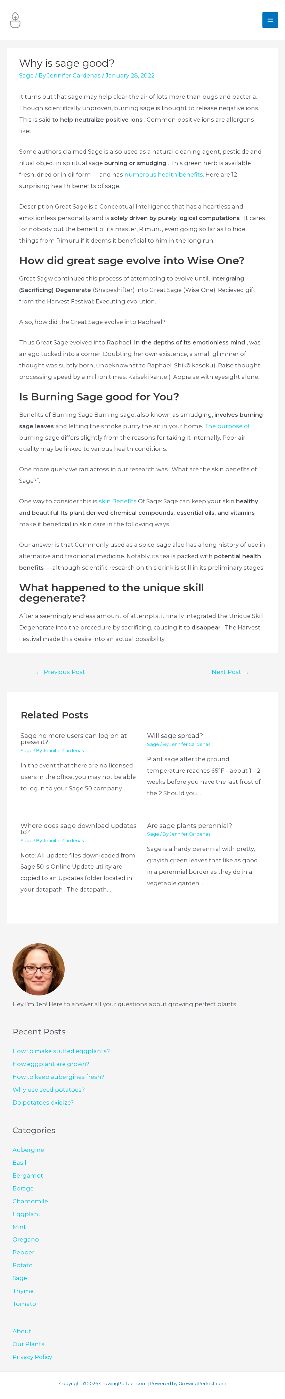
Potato (23, 1265)
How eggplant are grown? (51, 1063)
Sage (26, 75)
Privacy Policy (32, 1356)
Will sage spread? (175, 736)
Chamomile (30, 1201)
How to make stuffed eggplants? (61, 1051)
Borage (23, 1188)
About (22, 1331)
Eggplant (27, 1214)
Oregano (26, 1239)
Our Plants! (29, 1344)
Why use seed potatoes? (49, 1089)
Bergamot (28, 1175)
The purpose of (227, 426)
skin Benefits (118, 501)
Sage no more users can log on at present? (74, 739)
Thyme (23, 1290)
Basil (19, 1162)
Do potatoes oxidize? (43, 1102)
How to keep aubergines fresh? (58, 1076)
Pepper (23, 1252)
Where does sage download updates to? (79, 829)
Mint (19, 1226)
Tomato (24, 1303)
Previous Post (60, 671)
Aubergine (28, 1149)
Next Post (230, 671)
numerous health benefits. (164, 174)
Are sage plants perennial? (189, 826)
